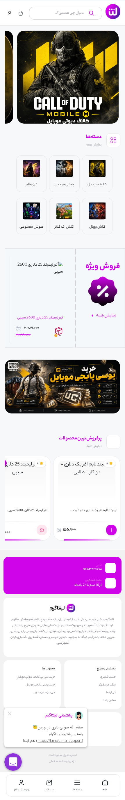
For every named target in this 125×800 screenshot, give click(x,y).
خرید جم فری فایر (45, 692)
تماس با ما (109, 700)
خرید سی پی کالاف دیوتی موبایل (36, 677)
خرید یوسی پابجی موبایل (40, 685)
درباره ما (111, 692)
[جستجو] (91, 13)
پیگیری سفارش (107, 685)
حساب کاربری (108, 677)
